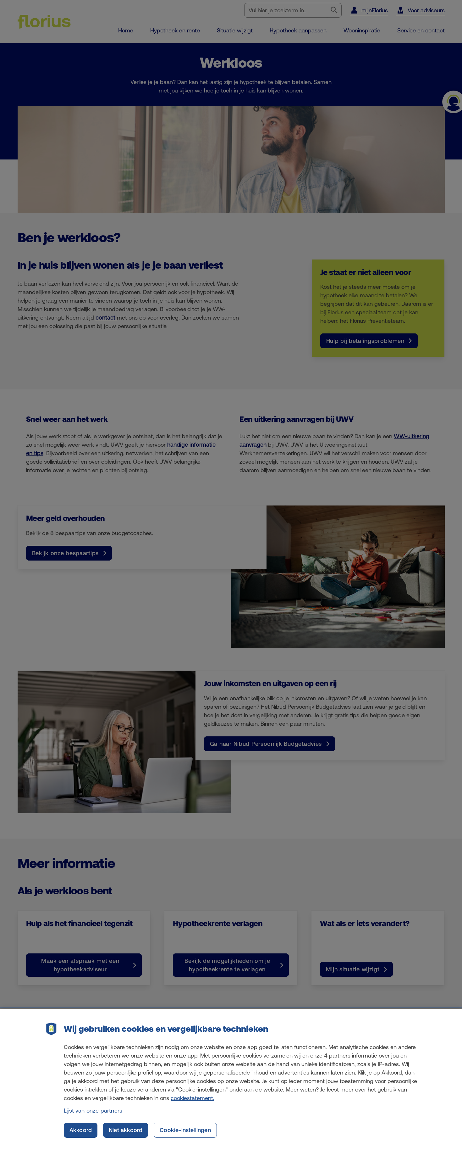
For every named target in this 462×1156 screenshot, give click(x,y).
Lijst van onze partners (93, 1110)
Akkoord (80, 1130)
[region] (231, 1082)
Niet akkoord (125, 1130)
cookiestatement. (192, 1098)
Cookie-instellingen (185, 1130)
